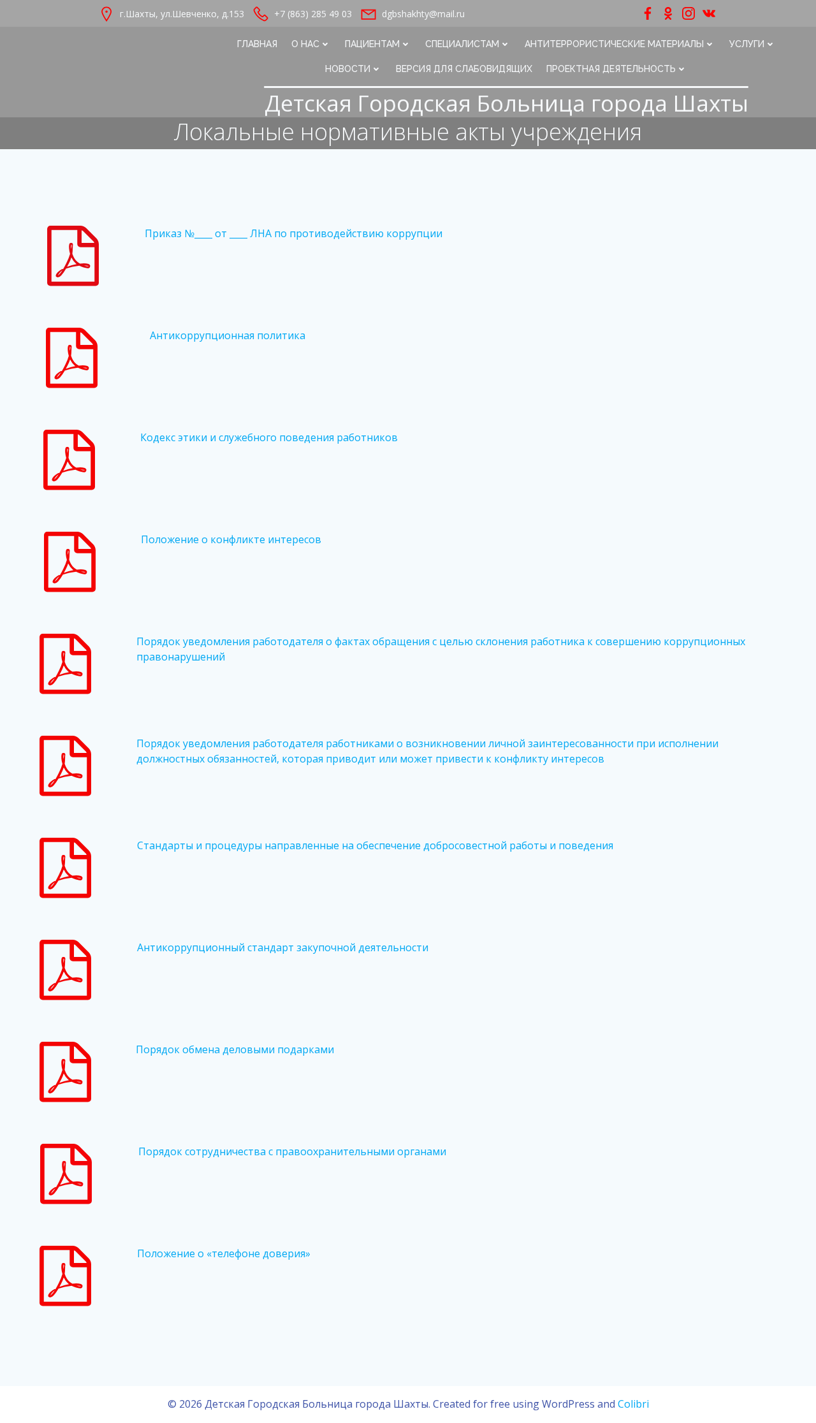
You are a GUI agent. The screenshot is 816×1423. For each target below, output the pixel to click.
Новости (347, 69)
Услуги (746, 44)
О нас (305, 44)
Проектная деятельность (611, 69)
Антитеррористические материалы (614, 44)
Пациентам (372, 44)
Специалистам (462, 44)
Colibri (633, 1404)
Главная (257, 44)
